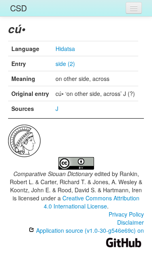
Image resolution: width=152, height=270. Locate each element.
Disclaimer (130, 222)
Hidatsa (65, 49)
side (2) (65, 64)
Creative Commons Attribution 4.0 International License (92, 202)
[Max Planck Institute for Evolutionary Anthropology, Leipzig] (24, 140)
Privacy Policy (126, 214)
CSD (18, 8)
